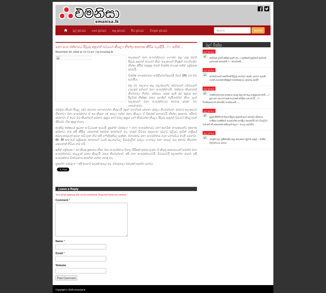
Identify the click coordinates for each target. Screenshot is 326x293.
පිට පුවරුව (137, 30)
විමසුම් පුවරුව (158, 30)
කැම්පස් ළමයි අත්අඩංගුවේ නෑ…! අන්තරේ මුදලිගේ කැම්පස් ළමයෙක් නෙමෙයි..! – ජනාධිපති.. (237, 59)
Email (60, 253)
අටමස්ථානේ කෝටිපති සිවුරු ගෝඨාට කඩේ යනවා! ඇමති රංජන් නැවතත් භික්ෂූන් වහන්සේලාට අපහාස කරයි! (237, 78)
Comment (62, 200)
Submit (258, 30)
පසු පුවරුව (118, 30)
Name (60, 241)
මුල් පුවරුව (79, 30)
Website (60, 265)
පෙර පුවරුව (99, 30)
